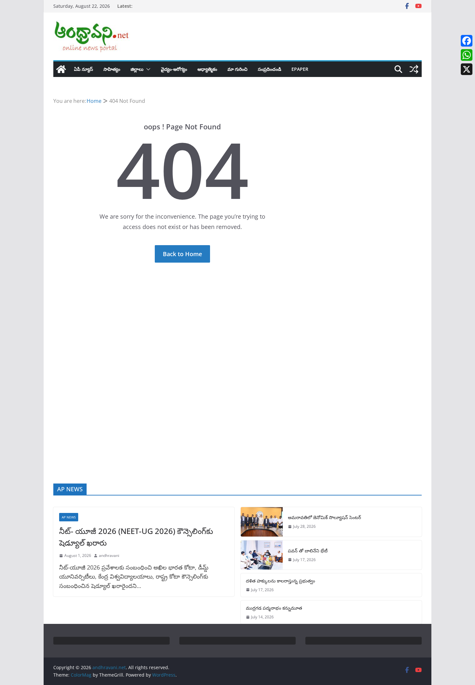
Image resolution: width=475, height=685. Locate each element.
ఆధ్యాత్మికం (207, 69)
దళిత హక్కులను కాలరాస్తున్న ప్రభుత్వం (280, 581)
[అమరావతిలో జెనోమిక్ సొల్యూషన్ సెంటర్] (262, 521)
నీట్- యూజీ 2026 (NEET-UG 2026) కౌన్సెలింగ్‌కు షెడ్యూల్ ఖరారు (136, 537)
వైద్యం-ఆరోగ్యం (174, 69)
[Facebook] (466, 41)
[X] (466, 69)
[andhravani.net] (61, 69)
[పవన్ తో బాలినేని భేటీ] (262, 555)
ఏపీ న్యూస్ (83, 69)
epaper (299, 69)
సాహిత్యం (111, 69)
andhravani (109, 555)
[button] (147, 69)
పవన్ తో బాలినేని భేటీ (308, 551)
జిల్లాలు (137, 69)
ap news (69, 517)
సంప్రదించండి (269, 69)
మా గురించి (237, 69)
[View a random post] (414, 69)
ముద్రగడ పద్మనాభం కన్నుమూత (274, 608)
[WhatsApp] (466, 55)
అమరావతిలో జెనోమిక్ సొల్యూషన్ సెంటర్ (324, 517)
